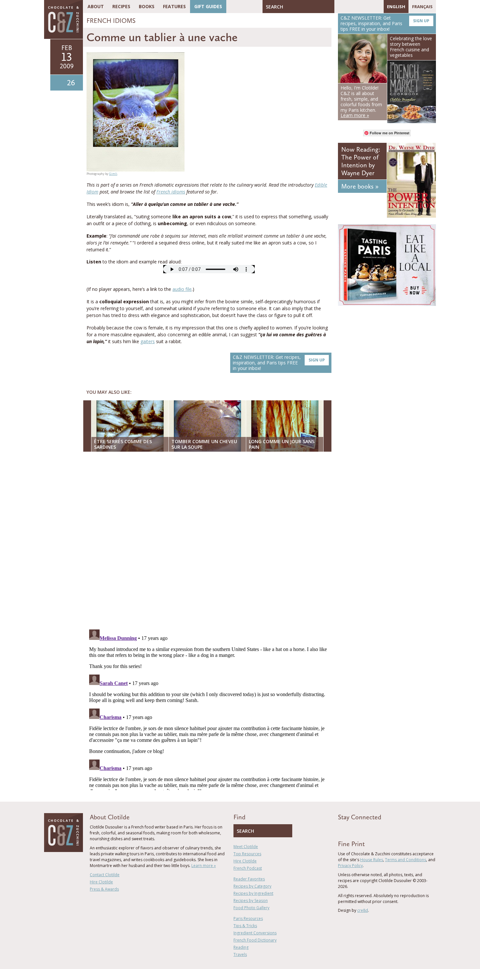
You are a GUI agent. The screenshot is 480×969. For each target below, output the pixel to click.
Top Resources (247, 854)
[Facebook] (339, 6)
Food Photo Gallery (251, 908)
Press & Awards (104, 889)
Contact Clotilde (105, 874)
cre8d (362, 910)
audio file (182, 289)
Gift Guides (208, 6)
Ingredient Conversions (255, 933)
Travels (240, 954)
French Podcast (247, 868)
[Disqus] (209, 541)
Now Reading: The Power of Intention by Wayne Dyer (360, 161)
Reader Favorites (249, 879)
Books (146, 6)
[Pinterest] (358, 6)
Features (174, 6)
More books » (359, 186)
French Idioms (111, 21)
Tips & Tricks (245, 925)
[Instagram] (367, 6)
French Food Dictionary (255, 940)
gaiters (147, 341)
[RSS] (377, 6)
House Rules (371, 859)
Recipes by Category (252, 886)
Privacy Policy (350, 865)
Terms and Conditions (405, 859)
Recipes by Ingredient (253, 893)
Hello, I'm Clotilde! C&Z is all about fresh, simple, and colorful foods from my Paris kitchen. (361, 101)
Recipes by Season (250, 900)
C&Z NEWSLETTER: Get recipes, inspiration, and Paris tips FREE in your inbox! (279, 362)
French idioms (170, 192)
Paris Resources (248, 918)
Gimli (113, 174)
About (96, 6)
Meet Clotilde (245, 846)
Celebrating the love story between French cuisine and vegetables (411, 46)
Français (422, 6)
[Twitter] (348, 6)
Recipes (121, 6)
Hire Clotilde (101, 882)
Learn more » (203, 865)
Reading (240, 947)
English (396, 6)
